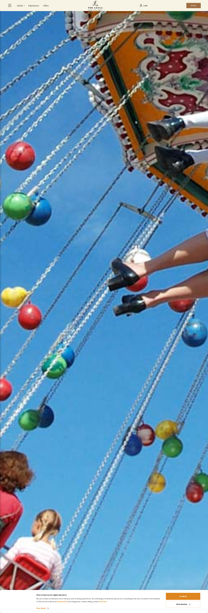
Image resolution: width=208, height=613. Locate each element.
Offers (46, 5)
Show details (41, 608)
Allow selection (181, 604)
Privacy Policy (62, 602)
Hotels (20, 5)
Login (145, 5)
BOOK (193, 5)
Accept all (183, 596)
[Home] (95, 5)
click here (103, 602)
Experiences (33, 5)
